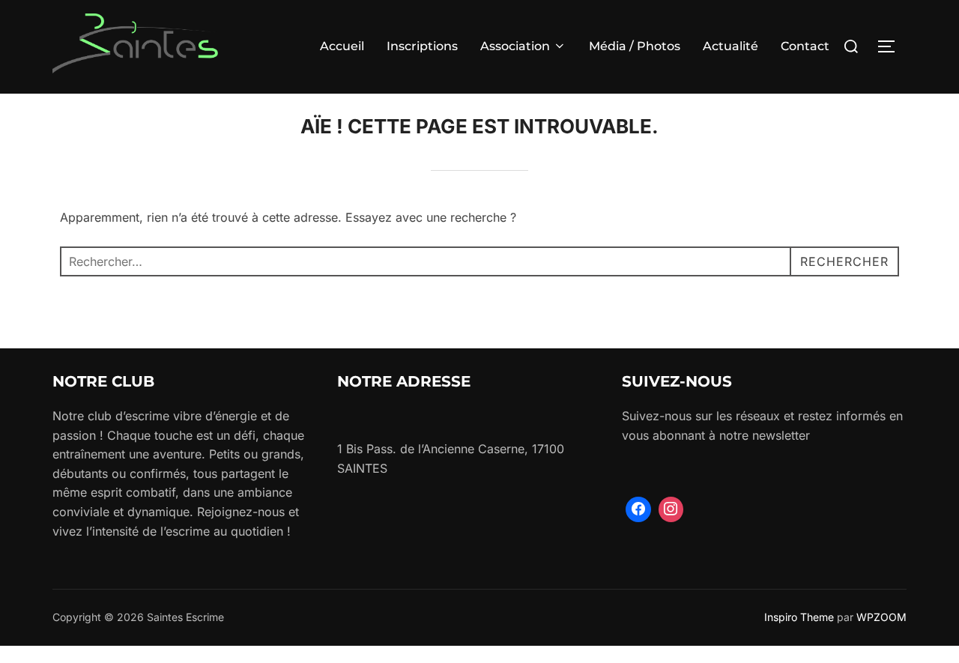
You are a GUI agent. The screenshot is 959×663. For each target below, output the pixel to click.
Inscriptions (422, 46)
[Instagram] (671, 509)
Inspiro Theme (799, 617)
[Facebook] (638, 509)
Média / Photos (634, 46)
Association (515, 46)
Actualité (730, 46)
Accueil (342, 46)
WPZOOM (881, 617)
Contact (805, 46)
